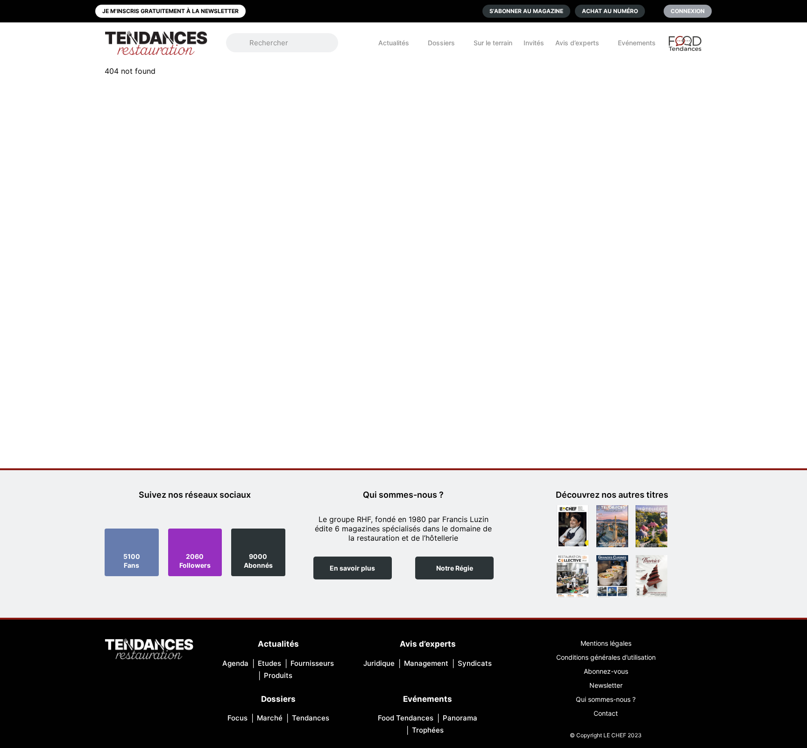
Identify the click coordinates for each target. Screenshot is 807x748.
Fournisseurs (312, 663)
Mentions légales (605, 643)
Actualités (393, 43)
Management (426, 663)
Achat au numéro (610, 10)
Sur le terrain (493, 43)
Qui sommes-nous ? (606, 699)
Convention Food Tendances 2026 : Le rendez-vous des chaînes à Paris (685, 47)
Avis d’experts (577, 43)
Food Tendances (405, 717)
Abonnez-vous (606, 671)
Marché (270, 717)
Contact (606, 713)
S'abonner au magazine (526, 10)
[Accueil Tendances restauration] (156, 42)
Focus (237, 717)
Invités (534, 43)
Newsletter (606, 685)
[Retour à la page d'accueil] (149, 649)
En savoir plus (352, 568)
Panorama (460, 717)
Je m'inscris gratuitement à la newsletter (170, 10)
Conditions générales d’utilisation (606, 657)
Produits (278, 675)
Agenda (235, 663)
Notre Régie (454, 568)
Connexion (688, 10)
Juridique (379, 663)
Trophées (428, 730)
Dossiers (441, 43)
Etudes (269, 663)
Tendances (310, 717)
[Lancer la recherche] (242, 43)
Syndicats (475, 663)
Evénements (637, 43)
